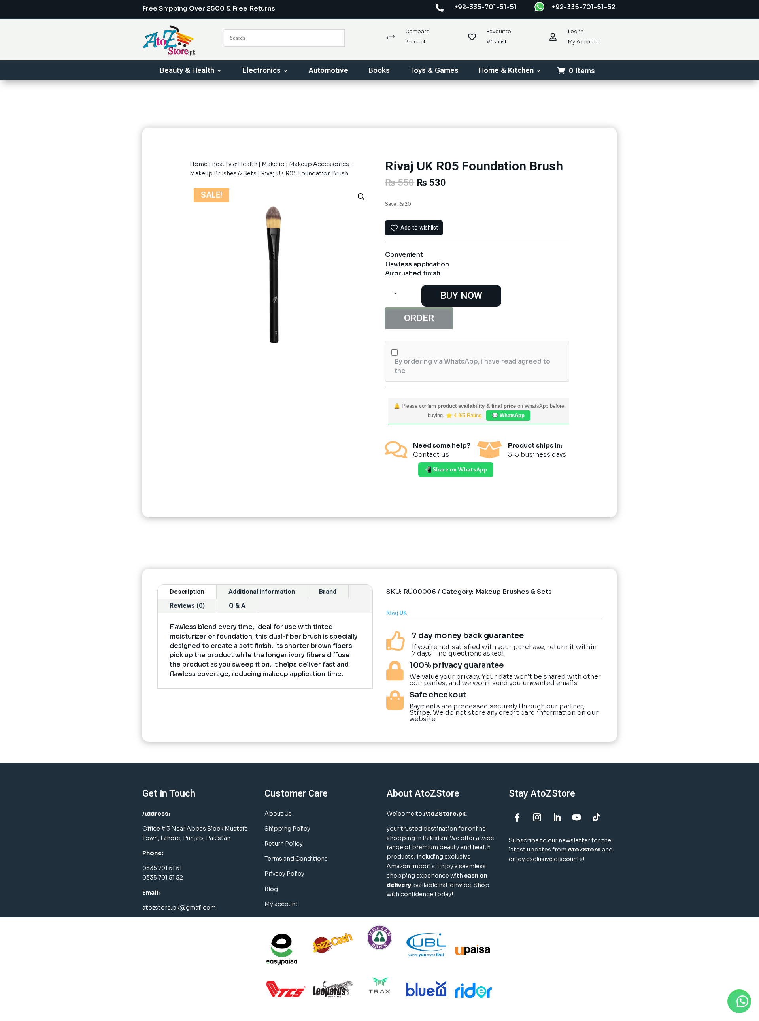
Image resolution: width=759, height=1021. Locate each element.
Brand (327, 591)
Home (199, 164)
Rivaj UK (396, 613)
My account (281, 904)
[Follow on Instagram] (537, 817)
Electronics (261, 71)
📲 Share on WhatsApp (456, 469)
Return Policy (283, 843)
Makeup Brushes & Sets (223, 173)
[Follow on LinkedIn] (556, 817)
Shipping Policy (287, 828)
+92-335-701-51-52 (584, 7)
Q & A (237, 605)
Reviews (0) (187, 605)
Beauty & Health (187, 71)
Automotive (328, 71)
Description (187, 591)
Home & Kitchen (506, 71)
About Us (278, 813)
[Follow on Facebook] (517, 817)
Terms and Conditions (296, 858)
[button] (361, 197)
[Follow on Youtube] (576, 817)
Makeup (273, 164)
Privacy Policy (284, 873)
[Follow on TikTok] (596, 817)
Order (419, 318)
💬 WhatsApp (508, 415)
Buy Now (461, 295)
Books (379, 71)
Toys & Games (434, 71)
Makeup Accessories (319, 164)
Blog (271, 889)
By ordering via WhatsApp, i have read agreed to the (472, 366)
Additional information (261, 591)
